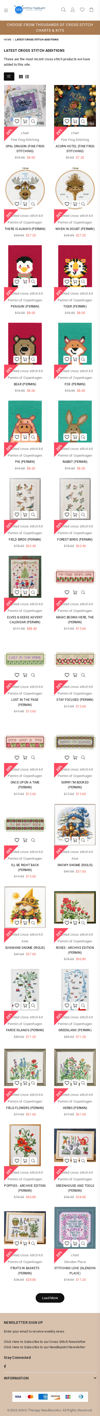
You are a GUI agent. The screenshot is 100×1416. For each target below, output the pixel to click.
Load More (50, 1298)
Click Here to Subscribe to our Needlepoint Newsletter (44, 1347)
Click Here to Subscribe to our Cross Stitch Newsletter (44, 1342)
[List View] (27, 76)
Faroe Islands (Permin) (25, 1030)
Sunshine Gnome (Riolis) (25, 948)
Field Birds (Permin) (25, 539)
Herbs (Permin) (75, 1108)
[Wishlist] (82, 10)
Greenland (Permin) (75, 1030)
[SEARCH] (63, 10)
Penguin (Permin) (25, 306)
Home (8, 39)
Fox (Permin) (75, 384)
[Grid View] (21, 76)
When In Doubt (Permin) (75, 229)
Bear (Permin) (25, 384)
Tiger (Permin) (75, 306)
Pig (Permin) (25, 462)
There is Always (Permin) (25, 229)
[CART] (91, 10)
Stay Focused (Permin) (74, 700)
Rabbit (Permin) (75, 462)
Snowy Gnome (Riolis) (75, 865)
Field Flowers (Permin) (25, 1108)
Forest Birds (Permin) (75, 539)
